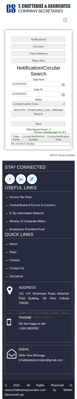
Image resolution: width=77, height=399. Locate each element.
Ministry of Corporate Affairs (27, 221)
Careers (14, 260)
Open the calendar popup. (63, 85)
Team (13, 252)
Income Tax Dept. (20, 197)
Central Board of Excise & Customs (32, 205)
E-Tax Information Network (26, 213)
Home (13, 244)
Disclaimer (16, 276)
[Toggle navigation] (65, 20)
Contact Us (16, 268)
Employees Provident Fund (26, 229)
